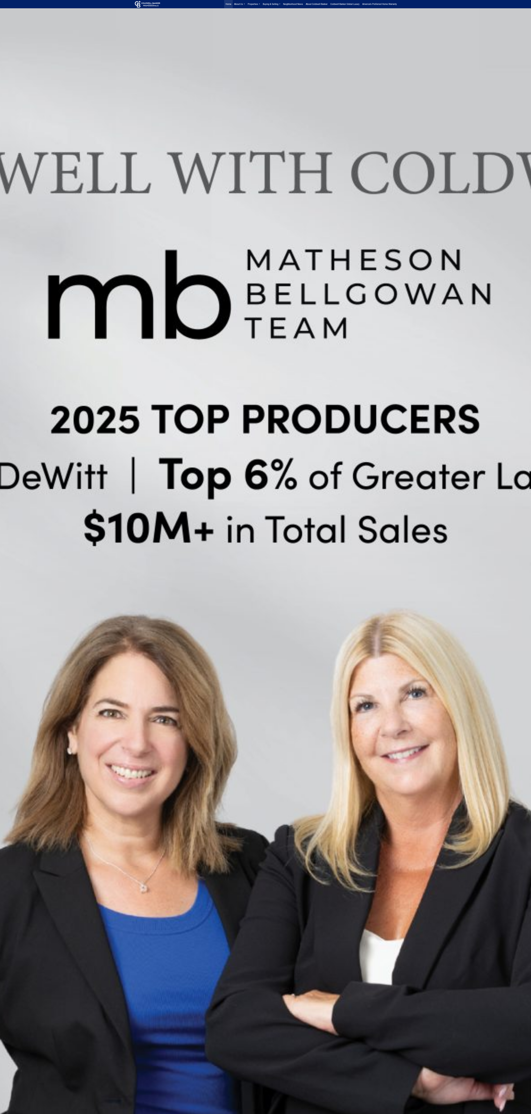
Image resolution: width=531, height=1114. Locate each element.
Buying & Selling (272, 5)
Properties (254, 5)
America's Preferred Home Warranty (379, 4)
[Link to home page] (149, 4)
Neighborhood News (293, 4)
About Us (240, 5)
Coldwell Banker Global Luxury (345, 4)
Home (228, 4)
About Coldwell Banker (317, 4)
